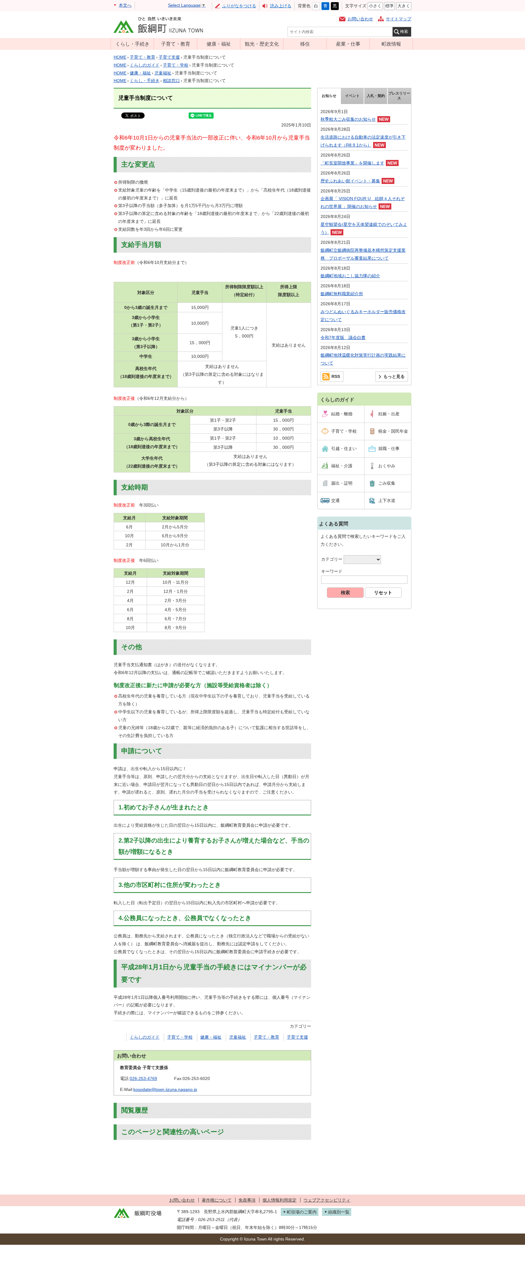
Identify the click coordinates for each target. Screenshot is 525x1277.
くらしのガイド (145, 65)
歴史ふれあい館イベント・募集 (350, 180)
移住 (305, 44)
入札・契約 (376, 96)
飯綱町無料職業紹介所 (342, 293)
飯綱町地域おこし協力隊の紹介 (350, 275)
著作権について (217, 1200)
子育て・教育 (175, 44)
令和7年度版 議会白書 (343, 337)
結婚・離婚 (341, 413)
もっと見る (394, 376)
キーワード (331, 571)
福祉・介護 (341, 465)
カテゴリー (331, 559)
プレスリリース (399, 95)
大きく (403, 5)
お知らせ (329, 96)
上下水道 (386, 500)
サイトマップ (398, 18)
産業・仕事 (348, 44)
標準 (389, 5)
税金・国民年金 (393, 431)
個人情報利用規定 (279, 1200)
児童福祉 (162, 73)
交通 (335, 500)
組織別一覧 (338, 1212)
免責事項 (247, 1200)
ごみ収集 (386, 483)
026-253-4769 (143, 1078)
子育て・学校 (175, 65)
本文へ (125, 5)
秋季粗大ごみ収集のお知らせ (348, 119)
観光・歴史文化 (262, 44)
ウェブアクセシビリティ (327, 1200)
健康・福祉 (219, 44)
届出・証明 (341, 483)
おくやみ (386, 465)
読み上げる (280, 5)
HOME (120, 57)
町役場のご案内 (302, 1212)
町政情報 (391, 44)
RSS (335, 376)
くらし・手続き (132, 44)
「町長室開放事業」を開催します (352, 163)
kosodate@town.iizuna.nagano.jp (165, 1089)
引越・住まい (344, 448)
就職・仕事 (389, 448)
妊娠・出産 (389, 413)
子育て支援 (169, 57)
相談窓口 (171, 80)
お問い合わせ (360, 18)
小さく (375, 5)
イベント (352, 96)
